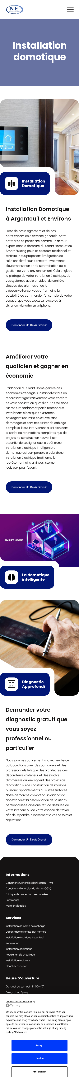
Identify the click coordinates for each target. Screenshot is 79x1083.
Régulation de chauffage (20, 954)
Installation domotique (19, 949)
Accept (39, 1045)
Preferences (40, 1071)
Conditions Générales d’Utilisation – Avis (29, 882)
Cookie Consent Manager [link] (19, 1001)
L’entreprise (13, 900)
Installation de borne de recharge (25, 926)
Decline (39, 1058)
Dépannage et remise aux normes (26, 931)
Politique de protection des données (27, 894)
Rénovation (12, 943)
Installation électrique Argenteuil (25, 937)
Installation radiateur (18, 960)
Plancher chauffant (17, 966)
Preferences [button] (21, 1032)
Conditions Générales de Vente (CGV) (28, 888)
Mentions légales (16, 905)
